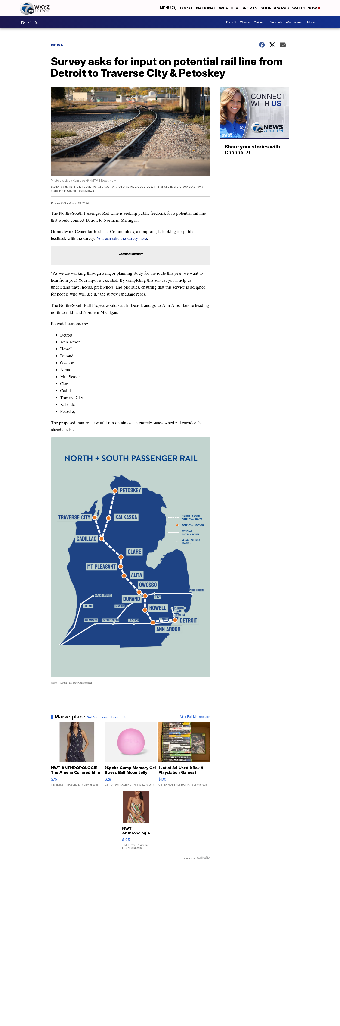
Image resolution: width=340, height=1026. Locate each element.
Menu (166, 8)
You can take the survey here (121, 238)
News (57, 45)
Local (186, 8)
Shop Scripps (275, 8)
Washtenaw (294, 22)
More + (312, 22)
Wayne (245, 22)
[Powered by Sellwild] (203, 857)
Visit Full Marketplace (195, 716)
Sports (249, 8)
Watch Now (305, 8)
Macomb (276, 22)
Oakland (260, 22)
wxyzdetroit (24, 22)
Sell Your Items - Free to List (107, 717)
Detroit (231, 22)
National (206, 8)
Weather (228, 8)
